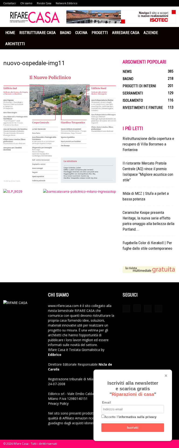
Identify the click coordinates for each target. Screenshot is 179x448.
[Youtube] (158, 308)
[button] (170, 32)
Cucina (81, 32)
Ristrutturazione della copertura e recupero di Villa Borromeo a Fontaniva (148, 144)
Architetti (15, 43)
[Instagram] (137, 308)
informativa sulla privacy (138, 417)
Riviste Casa (44, 3)
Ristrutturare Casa (37, 32)
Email (106, 402)
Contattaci (9, 3)
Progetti (100, 32)
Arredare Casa (125, 32)
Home (10, 32)
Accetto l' (130, 417)
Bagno (65, 32)
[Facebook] (126, 308)
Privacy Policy (58, 403)
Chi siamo (26, 3)
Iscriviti (133, 427)
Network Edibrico (66, 3)
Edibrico (54, 354)
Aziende (151, 32)
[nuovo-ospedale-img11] (59, 184)
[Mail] (147, 308)
